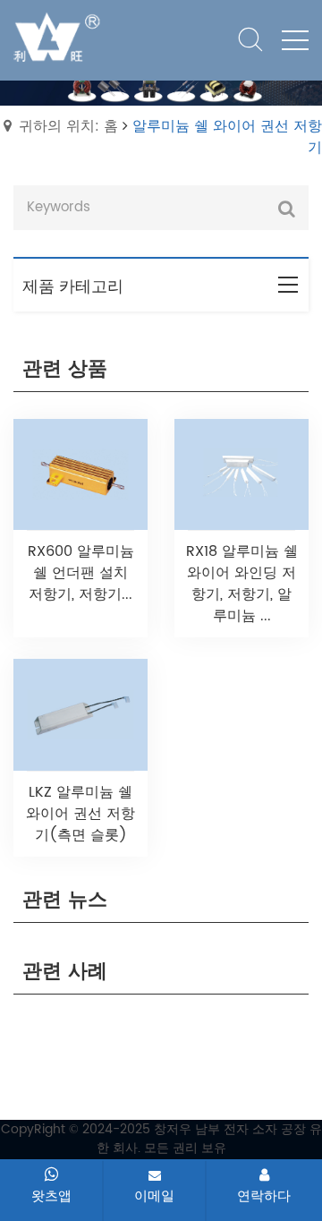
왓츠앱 (51, 1196)
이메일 (154, 1196)
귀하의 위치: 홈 (68, 126)
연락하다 (264, 1196)
